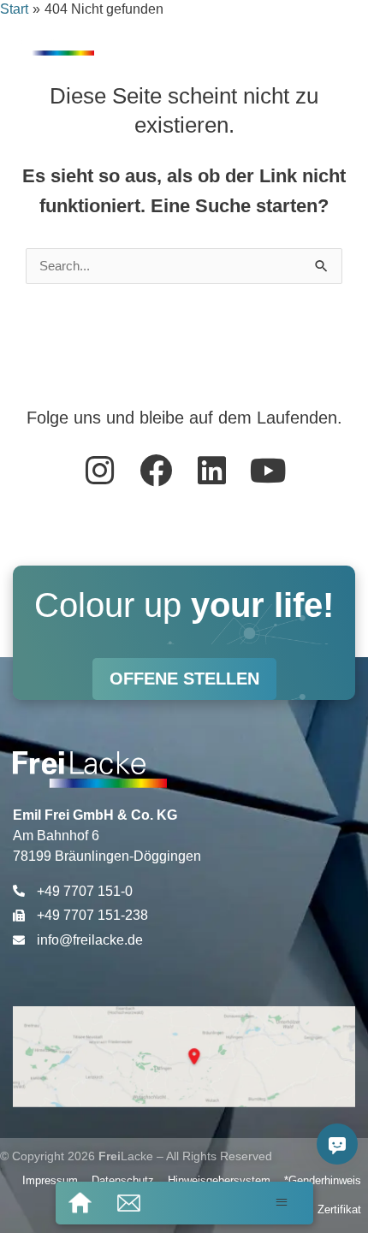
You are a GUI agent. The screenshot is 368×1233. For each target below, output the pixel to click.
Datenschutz (123, 1180)
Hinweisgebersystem (219, 1180)
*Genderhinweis (322, 1180)
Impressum (50, 1180)
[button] (281, 1202)
